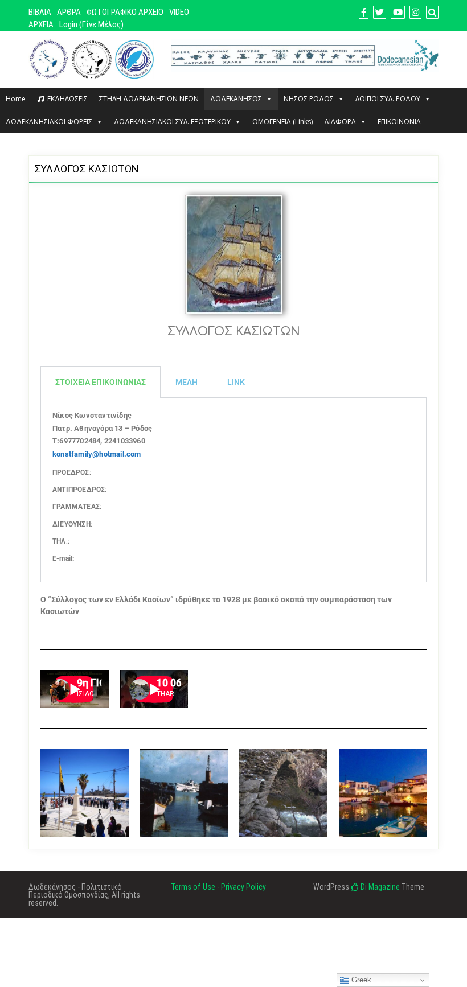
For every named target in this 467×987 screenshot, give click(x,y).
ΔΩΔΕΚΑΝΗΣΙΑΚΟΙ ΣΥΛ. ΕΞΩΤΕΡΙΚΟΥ (172, 121)
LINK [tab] (236, 381)
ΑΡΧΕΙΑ (41, 24)
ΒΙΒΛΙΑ (39, 12)
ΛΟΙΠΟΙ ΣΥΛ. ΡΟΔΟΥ (387, 99)
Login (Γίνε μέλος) (91, 24)
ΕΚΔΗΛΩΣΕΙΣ (67, 99)
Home (16, 99)
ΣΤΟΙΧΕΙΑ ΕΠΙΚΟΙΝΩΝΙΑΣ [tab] (100, 381)
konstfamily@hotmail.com (96, 454)
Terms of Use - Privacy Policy (218, 886)
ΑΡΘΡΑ (69, 12)
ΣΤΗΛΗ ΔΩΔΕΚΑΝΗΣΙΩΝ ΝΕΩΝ (149, 99)
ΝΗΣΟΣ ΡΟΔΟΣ (309, 99)
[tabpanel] (233, 490)
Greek (360, 980)
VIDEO (179, 12)
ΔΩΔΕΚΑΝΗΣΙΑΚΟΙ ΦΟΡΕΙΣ (49, 121)
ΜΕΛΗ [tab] (186, 381)
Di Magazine (379, 886)
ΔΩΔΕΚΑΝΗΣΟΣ (236, 99)
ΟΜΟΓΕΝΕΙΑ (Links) (282, 121)
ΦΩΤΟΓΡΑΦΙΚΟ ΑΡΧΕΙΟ (125, 12)
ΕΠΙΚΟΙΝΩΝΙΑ (399, 121)
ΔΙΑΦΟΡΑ (340, 121)
